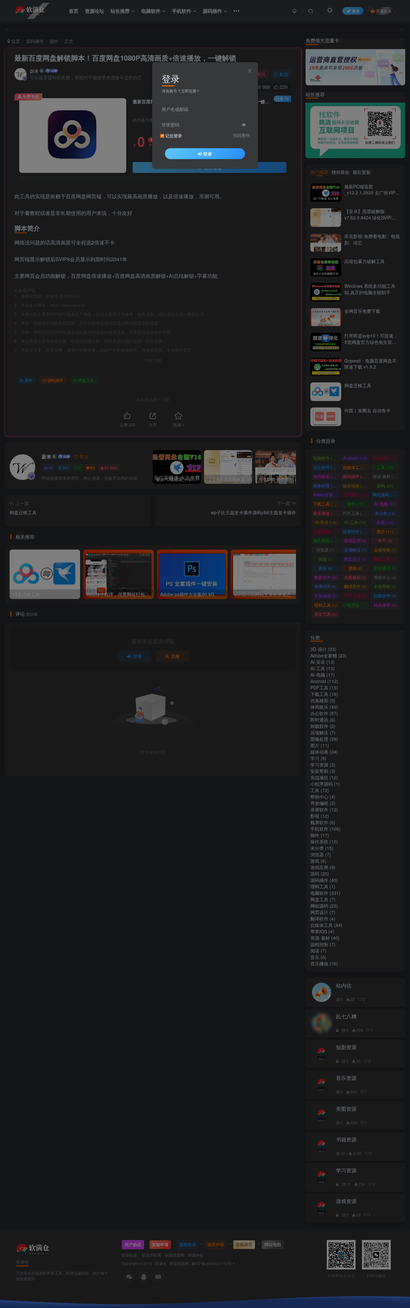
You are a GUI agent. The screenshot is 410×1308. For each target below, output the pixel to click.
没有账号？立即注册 (179, 90)
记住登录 (173, 136)
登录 (207, 153)
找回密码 (241, 135)
